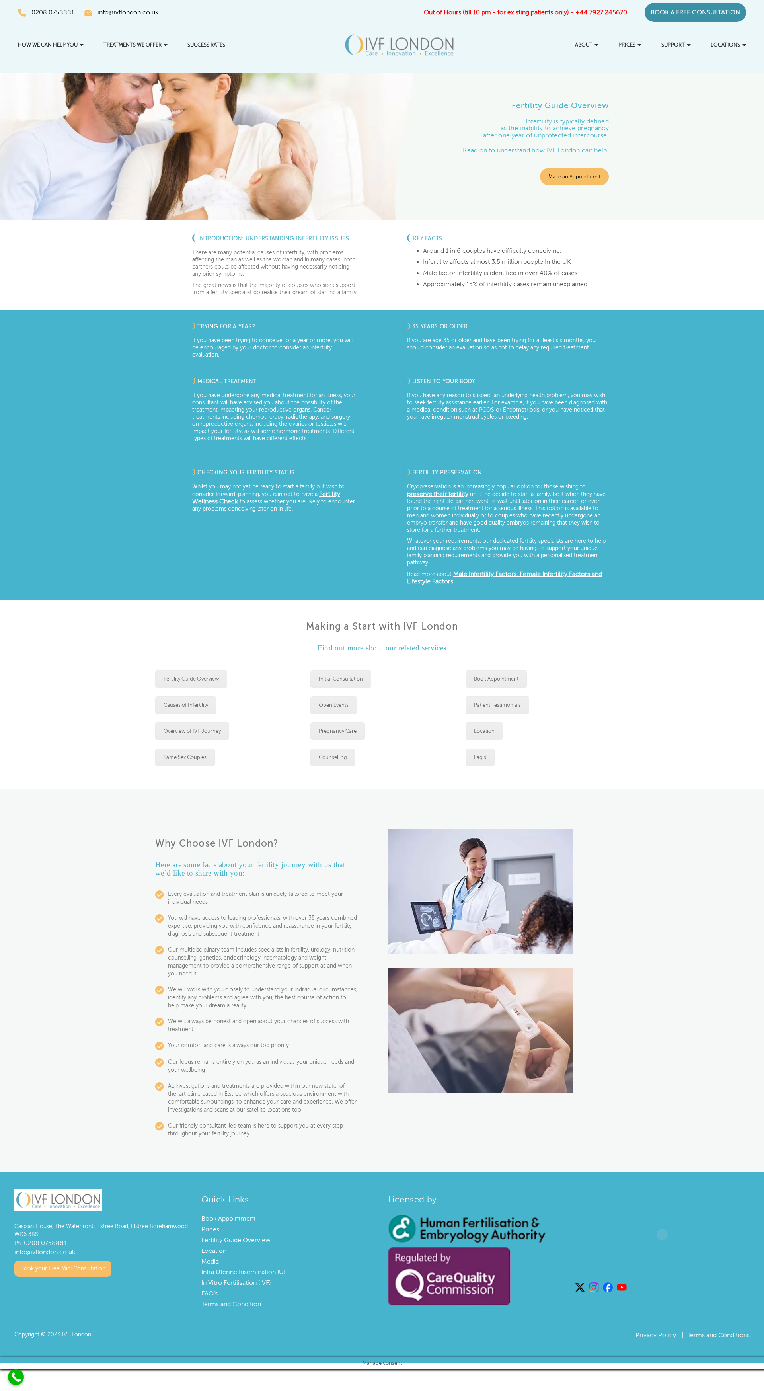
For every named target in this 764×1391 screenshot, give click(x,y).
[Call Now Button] (16, 1377)
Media (210, 1260)
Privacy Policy (655, 1334)
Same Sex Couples (185, 756)
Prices (626, 45)
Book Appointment (496, 678)
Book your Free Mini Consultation (62, 1265)
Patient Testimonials (497, 704)
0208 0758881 (52, 12)
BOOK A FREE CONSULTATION (695, 12)
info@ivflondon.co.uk (127, 12)
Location (484, 730)
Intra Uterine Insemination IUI (243, 1270)
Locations (725, 45)
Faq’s (480, 756)
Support (673, 45)
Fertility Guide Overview (191, 678)
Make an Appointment (574, 176)
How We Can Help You (48, 45)
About (583, 45)
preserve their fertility (434, 494)
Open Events (334, 704)
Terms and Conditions (718, 1334)
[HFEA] (467, 1227)
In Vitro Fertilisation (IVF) (236, 1281)
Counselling (333, 756)
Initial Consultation (341, 678)
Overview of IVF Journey (192, 730)
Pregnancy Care (338, 730)
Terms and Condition (231, 1303)
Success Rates (206, 45)
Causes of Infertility (186, 704)
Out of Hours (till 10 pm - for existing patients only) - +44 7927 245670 (525, 12)
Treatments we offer (132, 45)
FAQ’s (209, 1292)
